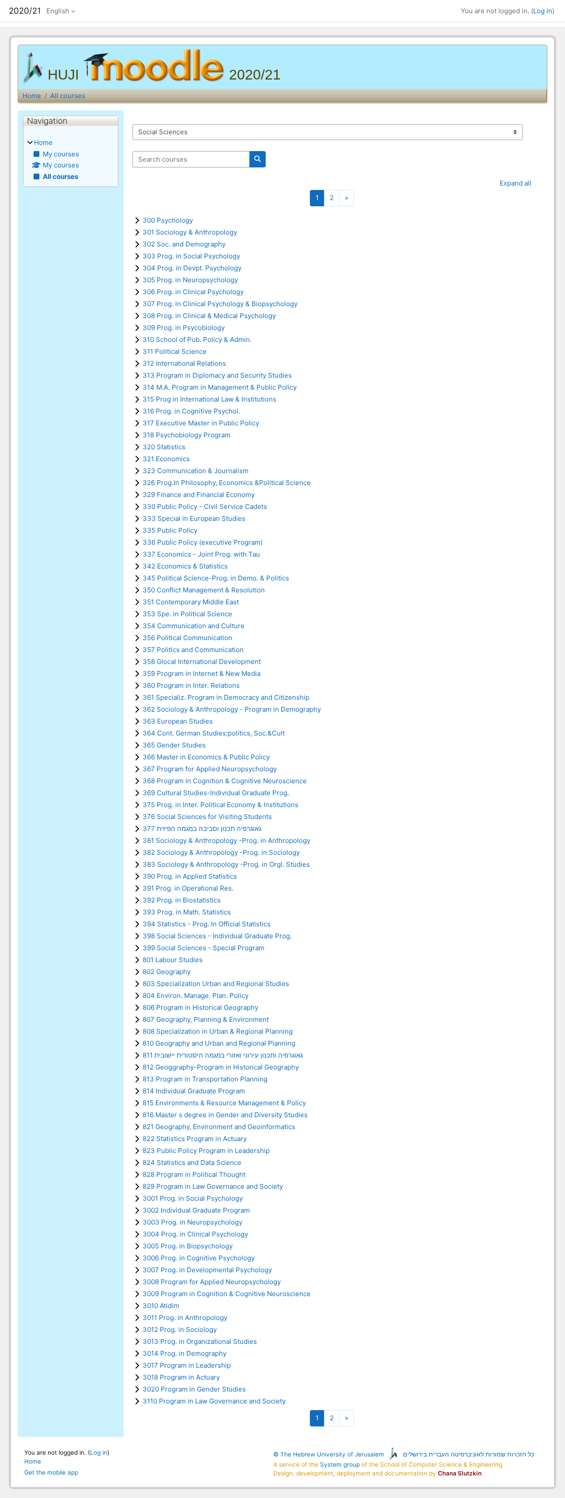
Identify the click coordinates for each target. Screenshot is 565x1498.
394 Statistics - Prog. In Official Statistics (207, 924)
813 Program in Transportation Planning (205, 1079)
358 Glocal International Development (202, 661)
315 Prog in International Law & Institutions (209, 399)
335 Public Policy (170, 530)
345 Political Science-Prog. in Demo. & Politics (216, 578)
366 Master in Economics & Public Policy (206, 757)
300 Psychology (168, 220)
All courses (67, 95)
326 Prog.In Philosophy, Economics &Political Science (227, 482)
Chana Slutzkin (460, 1473)
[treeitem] (70, 160)
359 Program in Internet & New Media (201, 673)
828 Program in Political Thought (194, 1174)
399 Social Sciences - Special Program (203, 948)
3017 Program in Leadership (187, 1365)
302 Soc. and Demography (184, 244)
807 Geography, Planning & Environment (206, 1019)
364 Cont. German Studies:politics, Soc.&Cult (214, 733)
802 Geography (167, 971)
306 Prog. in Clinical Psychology (193, 292)
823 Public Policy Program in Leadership (206, 1150)
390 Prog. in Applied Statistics (190, 876)
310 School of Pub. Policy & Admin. (197, 339)
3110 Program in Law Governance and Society (214, 1401)
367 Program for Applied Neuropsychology (210, 769)
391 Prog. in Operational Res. (188, 888)
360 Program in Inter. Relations (191, 685)
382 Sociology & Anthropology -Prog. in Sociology (221, 852)
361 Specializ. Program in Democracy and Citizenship (226, 697)
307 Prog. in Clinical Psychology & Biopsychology (220, 304)
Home (32, 95)
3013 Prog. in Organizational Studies (200, 1341)
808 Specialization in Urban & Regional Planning (218, 1031)
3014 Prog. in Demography (184, 1353)
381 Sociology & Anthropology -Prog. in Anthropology (226, 840)
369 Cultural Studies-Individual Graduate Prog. (216, 793)
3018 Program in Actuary (181, 1377)
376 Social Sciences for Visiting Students (207, 816)
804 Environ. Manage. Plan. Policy (196, 995)
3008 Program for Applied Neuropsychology (212, 1282)
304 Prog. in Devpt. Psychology (192, 268)
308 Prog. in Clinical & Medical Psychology (209, 315)
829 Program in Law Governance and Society (213, 1186)
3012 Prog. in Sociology (180, 1329)
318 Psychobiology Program (186, 435)
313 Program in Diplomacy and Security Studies (217, 375)
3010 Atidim (161, 1305)
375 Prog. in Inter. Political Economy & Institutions (220, 804)
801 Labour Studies (173, 960)
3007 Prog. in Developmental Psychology (207, 1270)
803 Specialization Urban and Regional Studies (216, 983)
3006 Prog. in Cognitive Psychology (199, 1258)
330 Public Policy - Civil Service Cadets (205, 506)
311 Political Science (175, 351)
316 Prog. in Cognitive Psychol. (191, 411)
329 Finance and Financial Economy (199, 494)
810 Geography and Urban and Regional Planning (219, 1043)
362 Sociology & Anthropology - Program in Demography (232, 709)
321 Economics (166, 459)
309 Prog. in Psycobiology (184, 327)
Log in (542, 11)
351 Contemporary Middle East (191, 602)
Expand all (515, 183)
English (57, 11)
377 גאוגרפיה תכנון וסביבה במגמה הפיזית (202, 828)
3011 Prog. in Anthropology (185, 1317)
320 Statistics (164, 447)
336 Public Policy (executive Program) (203, 542)
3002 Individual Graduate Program (196, 1210)
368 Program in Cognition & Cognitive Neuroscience (225, 781)
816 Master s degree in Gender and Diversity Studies (225, 1115)
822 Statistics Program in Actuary (195, 1138)
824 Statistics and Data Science (192, 1162)
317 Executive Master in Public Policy (201, 423)
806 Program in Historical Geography (200, 1007)
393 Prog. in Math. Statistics (187, 912)
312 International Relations (184, 363)
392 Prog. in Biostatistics (182, 900)
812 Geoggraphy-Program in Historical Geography (221, 1067)
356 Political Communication (187, 637)
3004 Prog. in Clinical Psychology (195, 1234)
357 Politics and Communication (193, 649)
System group (340, 1464)
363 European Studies (178, 721)
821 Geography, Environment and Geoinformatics (219, 1127)
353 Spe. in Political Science (187, 614)
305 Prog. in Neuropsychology (190, 280)
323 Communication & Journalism (196, 470)
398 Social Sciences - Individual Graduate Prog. (217, 936)
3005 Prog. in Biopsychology (188, 1246)
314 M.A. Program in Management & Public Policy (220, 387)
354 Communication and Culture (194, 626)
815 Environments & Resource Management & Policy (224, 1103)
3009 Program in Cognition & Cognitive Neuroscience (227, 1293)
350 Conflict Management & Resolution (204, 590)
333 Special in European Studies (194, 518)
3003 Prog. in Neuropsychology (192, 1222)
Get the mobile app (51, 1472)
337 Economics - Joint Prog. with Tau (201, 554)
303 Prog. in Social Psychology (191, 256)
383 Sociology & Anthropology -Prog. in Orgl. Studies (226, 864)
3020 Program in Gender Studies (194, 1389)
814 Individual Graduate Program (194, 1091)
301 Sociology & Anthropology (190, 232)
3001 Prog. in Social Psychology (193, 1198)
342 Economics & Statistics (185, 566)
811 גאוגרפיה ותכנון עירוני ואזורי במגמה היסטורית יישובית (223, 1055)
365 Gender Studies (174, 745)
